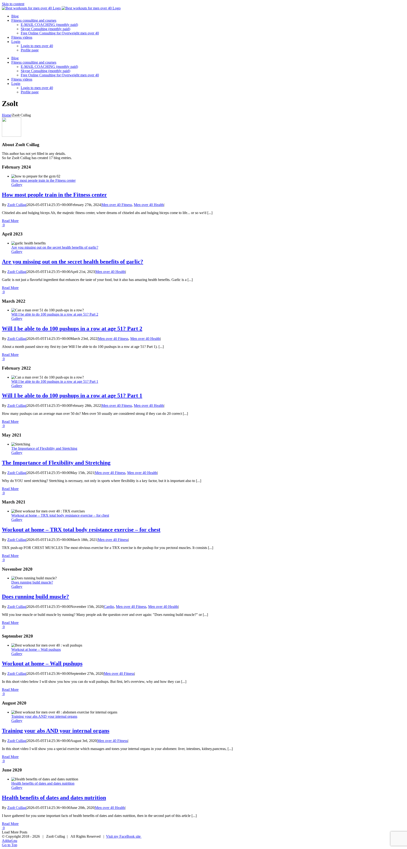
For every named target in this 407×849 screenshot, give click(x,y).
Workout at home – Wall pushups (36, 649)
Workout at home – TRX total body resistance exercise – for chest (60, 515)
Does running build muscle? (32, 582)
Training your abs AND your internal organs (44, 716)
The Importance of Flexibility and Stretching (44, 448)
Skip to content (13, 4)
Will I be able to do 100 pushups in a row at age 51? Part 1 (54, 381)
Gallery (16, 185)
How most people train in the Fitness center (43, 180)
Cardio (109, 607)
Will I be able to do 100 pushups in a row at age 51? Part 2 (54, 314)
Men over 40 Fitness (117, 205)
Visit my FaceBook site (124, 836)
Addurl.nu (9, 841)
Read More (10, 221)
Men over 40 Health (149, 205)
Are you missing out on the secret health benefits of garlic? (54, 247)
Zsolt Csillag (16, 205)
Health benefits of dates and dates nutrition (42, 783)
